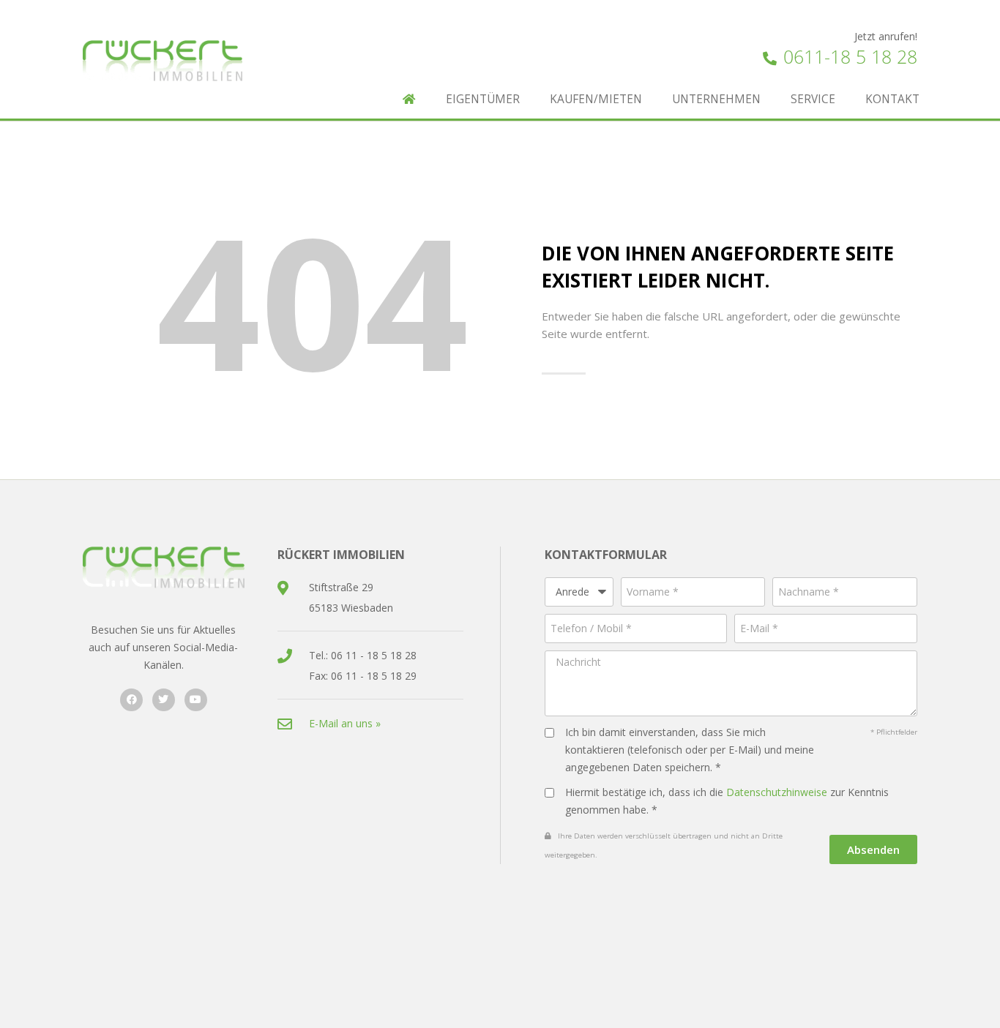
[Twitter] (163, 700)
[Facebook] (131, 700)
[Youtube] (195, 700)
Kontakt (892, 99)
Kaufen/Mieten (596, 99)
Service (813, 99)
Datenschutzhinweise (776, 792)
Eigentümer (483, 99)
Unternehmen (716, 99)
